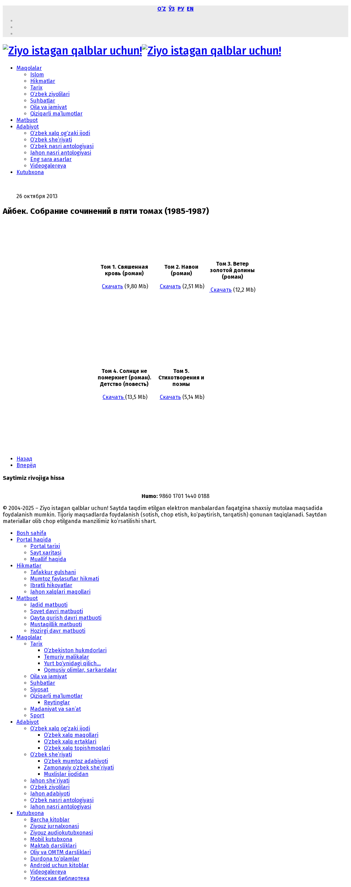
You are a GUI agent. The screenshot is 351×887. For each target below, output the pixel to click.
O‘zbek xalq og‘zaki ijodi (60, 133)
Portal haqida (33, 539)
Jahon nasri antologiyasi (60, 152)
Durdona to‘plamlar (55, 858)
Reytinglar (57, 702)
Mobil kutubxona (51, 839)
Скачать (112, 286)
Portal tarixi (45, 546)
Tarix (36, 87)
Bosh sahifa (31, 533)
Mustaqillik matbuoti (56, 624)
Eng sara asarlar (51, 159)
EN (190, 8)
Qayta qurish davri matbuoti (65, 618)
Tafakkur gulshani (53, 572)
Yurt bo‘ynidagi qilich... (72, 663)
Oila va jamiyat (48, 107)
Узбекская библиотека (59, 878)
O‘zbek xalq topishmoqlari (77, 748)
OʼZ (161, 8)
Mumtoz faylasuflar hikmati (64, 578)
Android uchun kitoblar (59, 865)
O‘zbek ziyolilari (50, 94)
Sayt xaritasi (45, 552)
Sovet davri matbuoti (56, 611)
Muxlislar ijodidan (66, 774)
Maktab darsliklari (53, 845)
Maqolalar (29, 68)
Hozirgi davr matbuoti (57, 631)
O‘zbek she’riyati (51, 139)
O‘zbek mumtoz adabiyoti (76, 761)
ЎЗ (172, 8)
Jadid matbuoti (49, 605)
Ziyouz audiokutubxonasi (61, 832)
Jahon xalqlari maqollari (60, 591)
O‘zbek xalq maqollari (71, 735)
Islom (37, 74)
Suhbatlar (42, 100)
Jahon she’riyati (50, 780)
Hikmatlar (42, 81)
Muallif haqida (48, 559)
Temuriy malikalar (66, 657)
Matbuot (27, 120)
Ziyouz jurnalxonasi (54, 826)
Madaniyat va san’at (55, 709)
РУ (181, 8)
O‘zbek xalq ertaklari (70, 741)
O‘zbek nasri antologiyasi (62, 146)
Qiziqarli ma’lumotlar (56, 113)
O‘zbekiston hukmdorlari (75, 650)
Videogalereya (48, 165)
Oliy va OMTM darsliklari (60, 852)
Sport (37, 715)
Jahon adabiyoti (50, 793)
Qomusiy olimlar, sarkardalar (80, 670)
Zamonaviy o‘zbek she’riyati (79, 767)
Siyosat (39, 689)
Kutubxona (30, 172)
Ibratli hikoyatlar (51, 585)
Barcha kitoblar (50, 819)
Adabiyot (27, 126)
